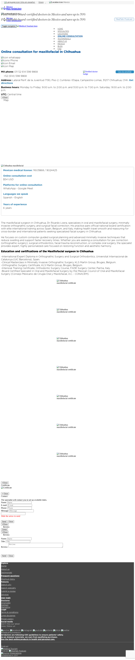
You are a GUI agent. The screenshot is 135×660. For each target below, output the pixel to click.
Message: (5, 511)
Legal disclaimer (8, 616)
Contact (4, 605)
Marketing (5, 607)
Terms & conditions (9, 612)
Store (41, 2)
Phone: (4, 508)
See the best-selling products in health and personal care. (28, 639)
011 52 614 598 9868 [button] (19, 72)
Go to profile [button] (124, 72)
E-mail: (4, 505)
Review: (4, 547)
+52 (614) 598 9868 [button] (15, 76)
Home (3, 566)
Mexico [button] (66, 2)
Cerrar (4, 530)
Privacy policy (7, 619)
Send (4, 522)
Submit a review (8, 591)
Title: (3, 541)
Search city (6, 585)
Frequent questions (10, 576)
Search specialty (8, 588)
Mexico (9, 7)
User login (6, 598)
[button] (10, 57)
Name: (4, 502)
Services (5, 595)
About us (5, 569)
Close (11, 522)
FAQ (59, 49)
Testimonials (6, 573)
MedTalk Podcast (124, 19)
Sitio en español (27, 2)
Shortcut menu (8, 579)
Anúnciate (5, 603)
